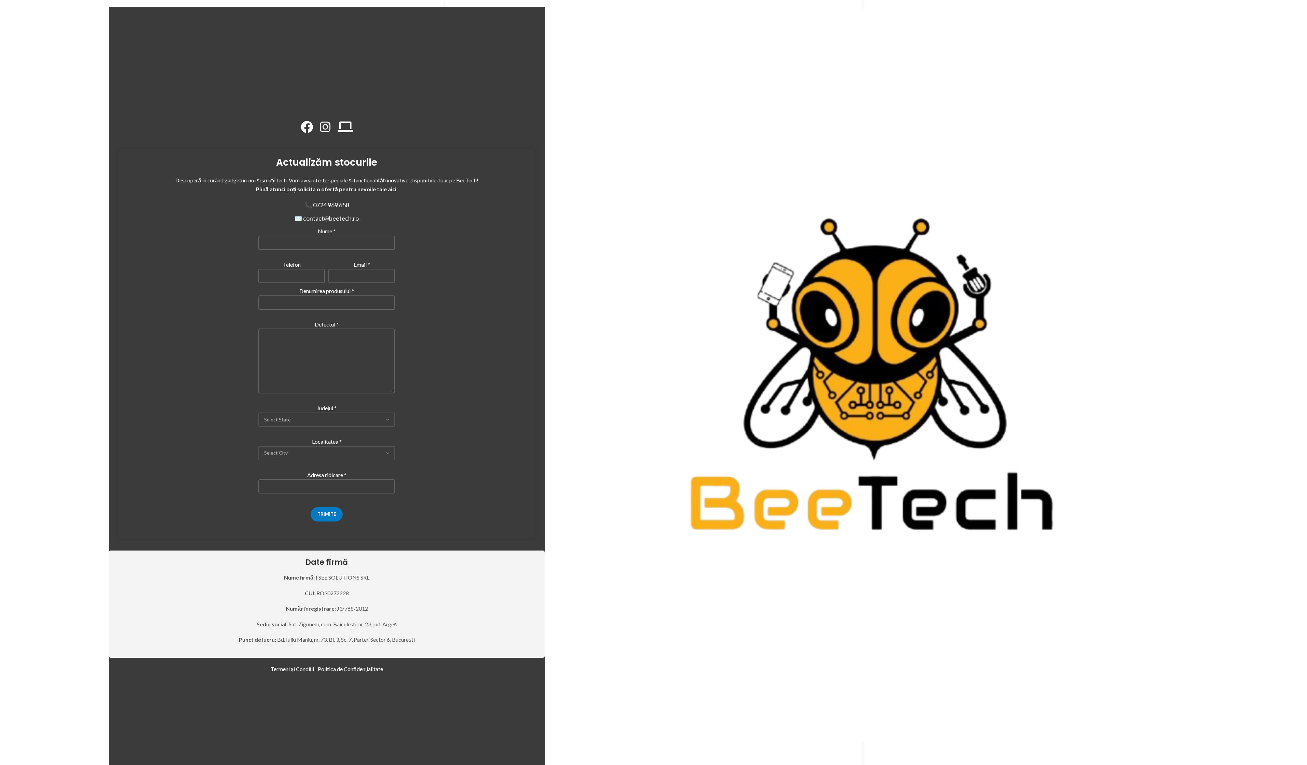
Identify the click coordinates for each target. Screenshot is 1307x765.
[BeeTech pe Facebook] (307, 127)
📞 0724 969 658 (326, 205)
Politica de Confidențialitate (350, 669)
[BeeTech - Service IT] (345, 127)
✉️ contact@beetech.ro (327, 218)
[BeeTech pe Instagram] (325, 127)
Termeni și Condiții (292, 669)
